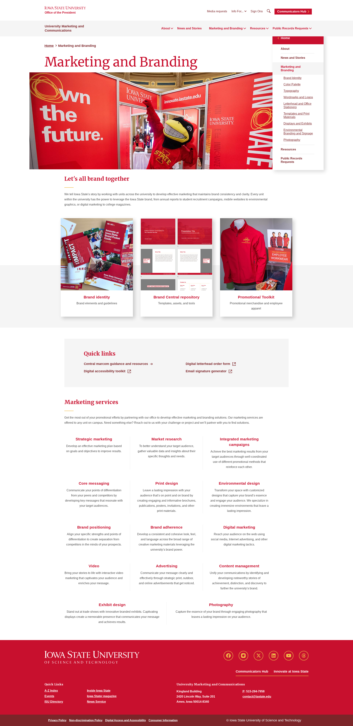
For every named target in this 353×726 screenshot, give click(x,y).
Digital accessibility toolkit (104, 371)
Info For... (237, 11)
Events (49, 696)
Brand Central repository (176, 297)
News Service (96, 701)
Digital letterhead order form (208, 364)
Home (49, 46)
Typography (291, 90)
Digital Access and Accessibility (125, 720)
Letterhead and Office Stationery (297, 105)
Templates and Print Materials (296, 115)
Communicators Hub (291, 11)
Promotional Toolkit (256, 297)
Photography (292, 139)
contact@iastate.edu (257, 696)
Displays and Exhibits (298, 123)
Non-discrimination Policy (85, 720)
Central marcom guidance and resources (116, 364)
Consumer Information (163, 720)
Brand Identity (293, 78)
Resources (288, 149)
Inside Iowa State (98, 690)
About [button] (165, 28)
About (285, 48)
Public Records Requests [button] (290, 28)
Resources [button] (257, 28)
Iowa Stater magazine (102, 696)
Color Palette (292, 84)
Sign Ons (257, 11)
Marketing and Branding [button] (226, 28)
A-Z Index (51, 690)
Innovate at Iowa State (291, 671)
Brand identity (97, 297)
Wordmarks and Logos (298, 97)
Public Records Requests (291, 160)
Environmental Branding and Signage (298, 131)
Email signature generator (206, 371)
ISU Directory (53, 701)
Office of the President (60, 12)
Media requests (217, 11)
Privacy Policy (57, 720)
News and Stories (189, 28)
